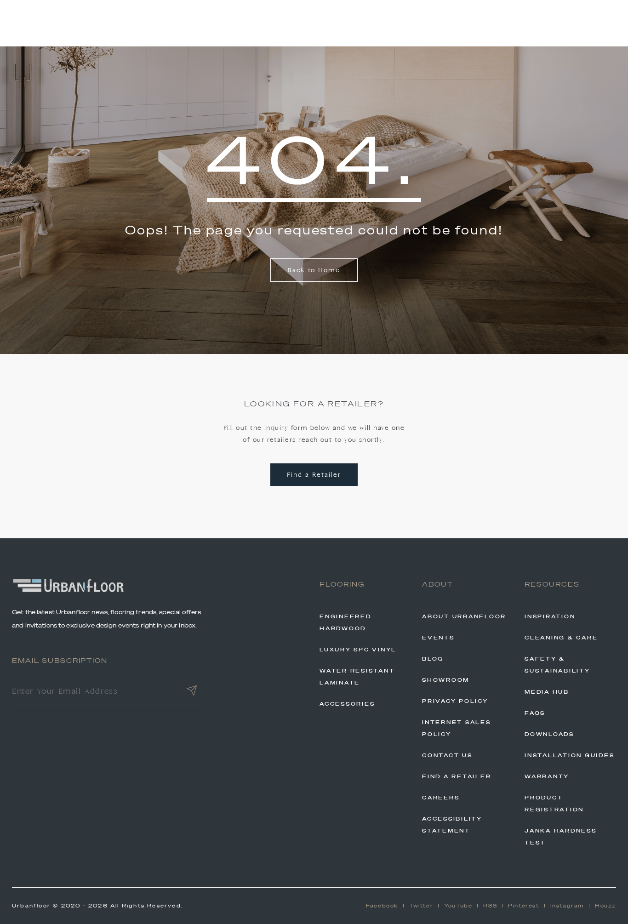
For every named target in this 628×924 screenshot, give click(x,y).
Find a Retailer (314, 475)
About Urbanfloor (464, 616)
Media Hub (547, 692)
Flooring (342, 584)
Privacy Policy (455, 701)
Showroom (445, 680)
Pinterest (523, 905)
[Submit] (191, 692)
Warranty (547, 776)
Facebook (382, 905)
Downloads (549, 734)
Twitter (421, 905)
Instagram (567, 905)
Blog (433, 658)
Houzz (605, 905)
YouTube (458, 905)
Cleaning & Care (561, 637)
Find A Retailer (456, 776)
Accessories (347, 703)
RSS (490, 905)
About (437, 584)
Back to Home (314, 271)
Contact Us (447, 755)
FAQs (535, 713)
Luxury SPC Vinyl (358, 649)
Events (438, 637)
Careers (440, 797)
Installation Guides (569, 755)
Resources (552, 584)
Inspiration (550, 616)
